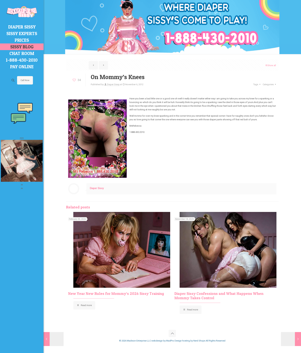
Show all (271, 65)
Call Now (25, 80)
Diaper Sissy (113, 84)
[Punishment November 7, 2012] (291, 339)
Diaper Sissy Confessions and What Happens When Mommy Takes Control (218, 295)
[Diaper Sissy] (22, 12)
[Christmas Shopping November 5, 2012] (54, 339)
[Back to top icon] (172, 333)
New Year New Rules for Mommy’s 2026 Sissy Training (116, 293)
